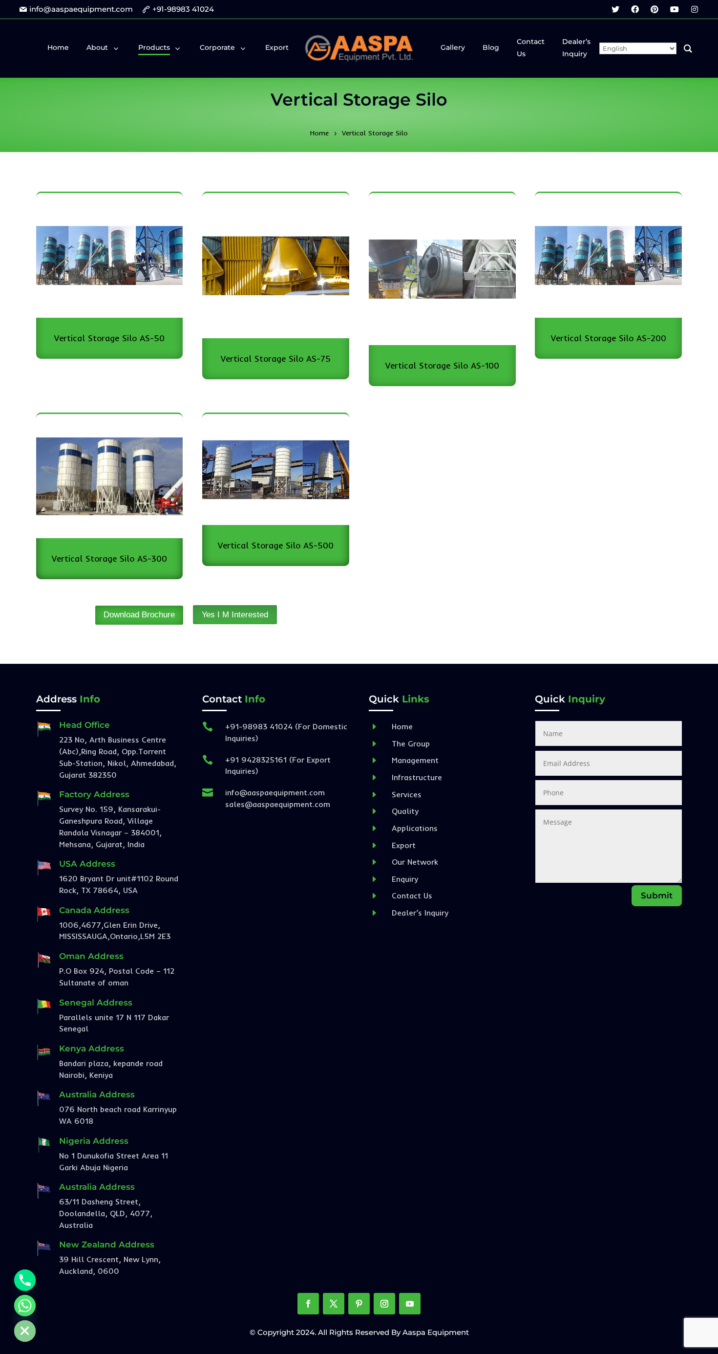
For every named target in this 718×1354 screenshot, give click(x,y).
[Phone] (25, 1280)
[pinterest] (654, 9)
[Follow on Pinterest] (359, 1303)
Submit (657, 895)
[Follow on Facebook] (308, 1303)
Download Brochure (139, 614)
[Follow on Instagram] (384, 1303)
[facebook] (635, 9)
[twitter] (615, 9)
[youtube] (674, 9)
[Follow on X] (333, 1303)
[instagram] (694, 9)
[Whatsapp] (25, 1305)
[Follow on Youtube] (410, 1303)
